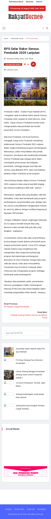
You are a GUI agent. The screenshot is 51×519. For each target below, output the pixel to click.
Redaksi (8, 509)
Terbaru (39, 2)
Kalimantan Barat (16, 2)
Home (6, 38)
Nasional (29, 2)
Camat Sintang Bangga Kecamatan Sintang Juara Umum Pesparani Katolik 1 (30, 374)
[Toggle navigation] (4, 28)
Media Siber (19, 509)
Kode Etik (31, 509)
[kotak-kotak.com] (25, 471)
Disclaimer (41, 509)
